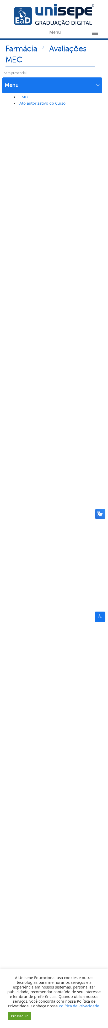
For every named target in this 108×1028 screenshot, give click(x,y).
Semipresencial (15, 73)
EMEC (24, 96)
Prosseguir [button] (19, 1016)
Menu (12, 85)
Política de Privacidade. (79, 1005)
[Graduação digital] (54, 14)
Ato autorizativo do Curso (42, 103)
